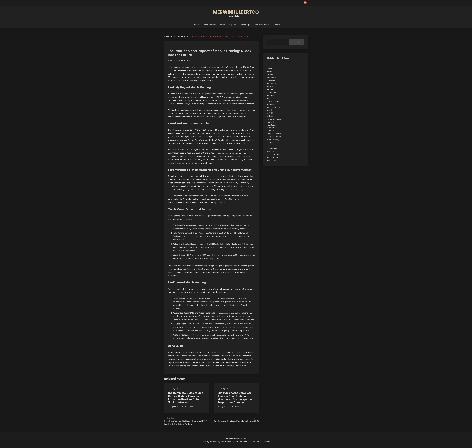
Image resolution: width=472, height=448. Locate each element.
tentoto (270, 86)
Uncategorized (174, 46)
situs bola (271, 80)
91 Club (270, 89)
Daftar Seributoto (274, 101)
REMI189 (271, 130)
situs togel (271, 125)
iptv (268, 145)
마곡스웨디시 (272, 151)
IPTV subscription (274, 154)
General (276, 24)
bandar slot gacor (274, 107)
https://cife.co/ (273, 139)
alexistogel (271, 71)
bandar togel (272, 157)
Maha (238, 406)
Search (296, 42)
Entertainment (209, 24)
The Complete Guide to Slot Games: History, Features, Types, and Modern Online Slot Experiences (185, 397)
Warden (186, 60)
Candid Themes (263, 441)
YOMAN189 (272, 128)
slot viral (270, 122)
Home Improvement (261, 24)
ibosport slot (272, 148)
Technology (244, 24)
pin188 (270, 113)
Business (196, 24)
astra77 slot (272, 160)
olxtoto (270, 116)
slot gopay (271, 92)
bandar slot (271, 77)
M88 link (270, 74)
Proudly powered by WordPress (217, 441)
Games (222, 24)
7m (228, 67)
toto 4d (270, 110)
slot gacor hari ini (274, 133)
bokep (269, 68)
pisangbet (271, 95)
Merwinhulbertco (236, 12)
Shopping (232, 24)
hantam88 (271, 83)
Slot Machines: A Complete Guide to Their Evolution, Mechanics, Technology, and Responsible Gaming (235, 397)
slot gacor (271, 142)
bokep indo (271, 98)
